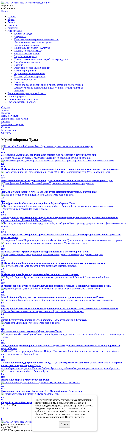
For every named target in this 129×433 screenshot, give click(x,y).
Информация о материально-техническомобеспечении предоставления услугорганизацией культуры (36, 42)
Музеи (11, 19)
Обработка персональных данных (32, 67)
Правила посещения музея (28, 50)
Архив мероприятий (25, 70)
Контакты (13, 28)
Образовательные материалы (29, 73)
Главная (12, 16)
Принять (64, 424)
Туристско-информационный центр (27, 93)
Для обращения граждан (27, 62)
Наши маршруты (17, 96)
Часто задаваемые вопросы (22, 102)
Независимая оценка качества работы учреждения (41, 59)
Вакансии (19, 82)
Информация (15, 30)
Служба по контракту (25, 56)
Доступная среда (23, 33)
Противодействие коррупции (29, 76)
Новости (12, 25)
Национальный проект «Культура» (32, 47)
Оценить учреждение (25, 79)
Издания (18, 65)
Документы (20, 36)
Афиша (11, 22)
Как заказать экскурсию (26, 53)
